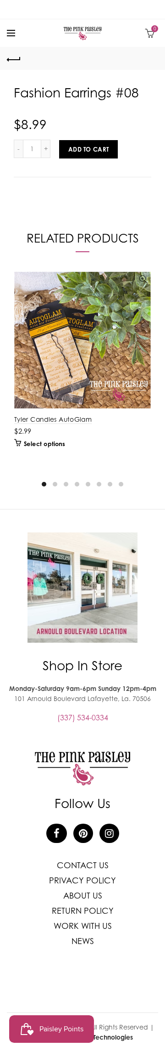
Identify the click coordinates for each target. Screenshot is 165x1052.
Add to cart (88, 149)
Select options (44, 443)
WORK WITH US (83, 926)
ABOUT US (82, 895)
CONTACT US (83, 865)
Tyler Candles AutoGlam (53, 419)
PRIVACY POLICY (82, 880)
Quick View (143, 279)
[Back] (13, 58)
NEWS (83, 941)
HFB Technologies (106, 1037)
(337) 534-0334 (82, 717)
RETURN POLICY (83, 911)
